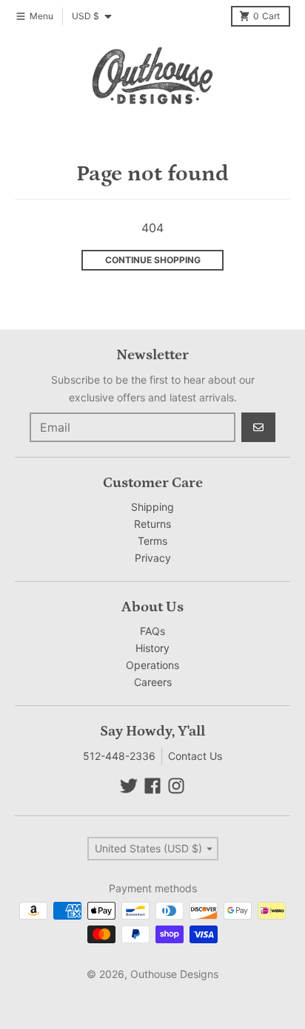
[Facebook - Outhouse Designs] (152, 786)
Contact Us (195, 756)
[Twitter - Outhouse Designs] (129, 786)
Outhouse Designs (174, 974)
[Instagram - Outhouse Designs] (176, 786)
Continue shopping (153, 259)
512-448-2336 (119, 756)
